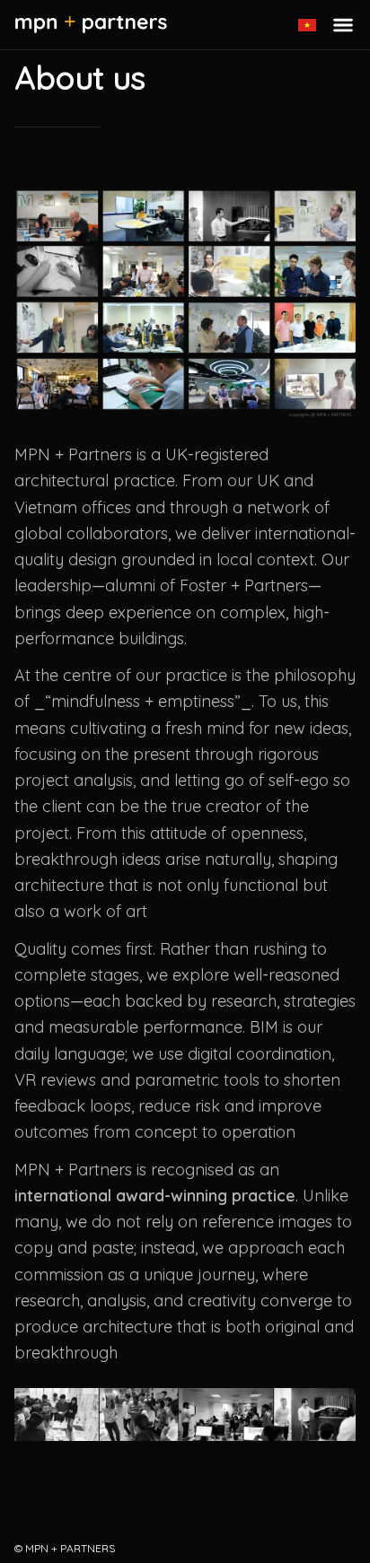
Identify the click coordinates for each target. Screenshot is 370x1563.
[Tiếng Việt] (307, 25)
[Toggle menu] (343, 25)
